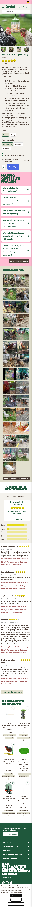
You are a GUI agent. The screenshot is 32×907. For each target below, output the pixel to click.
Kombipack (6, 148)
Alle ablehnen (16, 900)
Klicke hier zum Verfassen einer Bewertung (17, 518)
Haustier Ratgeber (10, 858)
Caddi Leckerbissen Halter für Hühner (23, 725)
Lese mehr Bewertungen (12, 692)
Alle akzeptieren (16, 896)
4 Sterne (3, 528)
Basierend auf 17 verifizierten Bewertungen (17, 512)
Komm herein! (7, 877)
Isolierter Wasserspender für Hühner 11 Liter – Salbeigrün (9, 801)
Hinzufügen (13, 167)
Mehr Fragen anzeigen (19, 261)
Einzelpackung (7, 144)
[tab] (16, 189)
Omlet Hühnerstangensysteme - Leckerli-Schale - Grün (24, 764)
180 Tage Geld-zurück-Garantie (14, 155)
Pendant (5, 135)
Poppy (13, 135)
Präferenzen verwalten (16, 904)
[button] (1, 30)
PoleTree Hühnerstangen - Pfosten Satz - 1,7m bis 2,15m (23, 800)
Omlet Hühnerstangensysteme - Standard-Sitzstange (9, 726)
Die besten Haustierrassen (13, 854)
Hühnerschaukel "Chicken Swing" (8, 762)
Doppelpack (18, 144)
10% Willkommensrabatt (16, 1)
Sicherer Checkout (10, 153)
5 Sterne (3, 525)
